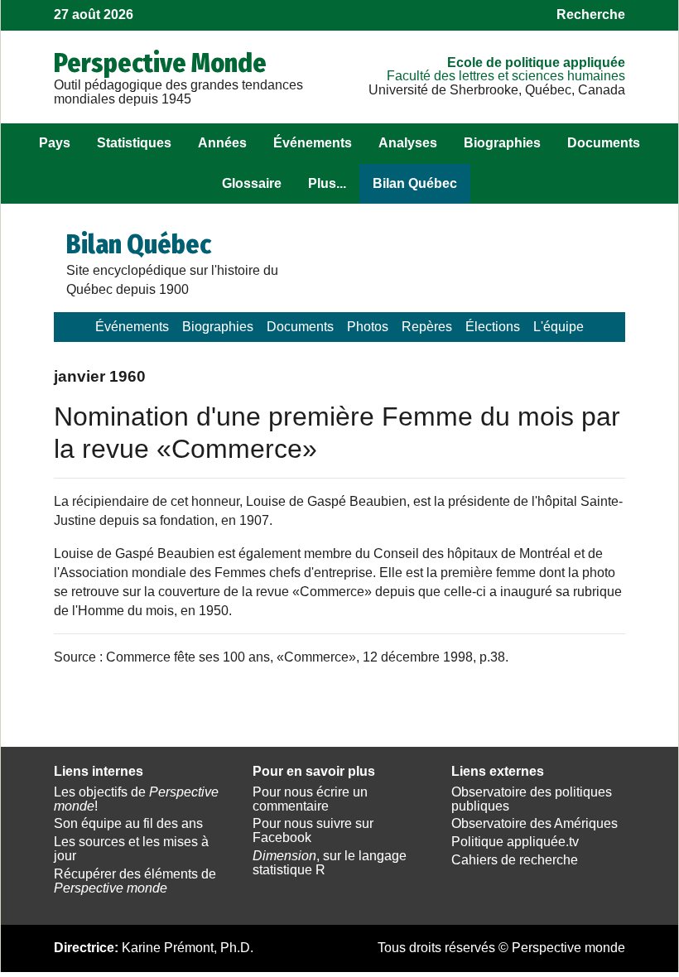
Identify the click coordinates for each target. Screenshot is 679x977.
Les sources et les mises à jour (131, 849)
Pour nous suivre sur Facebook (313, 830)
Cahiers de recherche (514, 860)
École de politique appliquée (536, 62)
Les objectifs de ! (136, 799)
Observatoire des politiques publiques (531, 799)
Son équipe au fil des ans (128, 823)
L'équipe (558, 327)
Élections (492, 327)
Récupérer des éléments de (135, 881)
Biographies (502, 143)
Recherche (590, 14)
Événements (312, 143)
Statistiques (134, 143)
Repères (427, 327)
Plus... (327, 183)
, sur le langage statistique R (330, 863)
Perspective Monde (160, 63)
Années (222, 143)
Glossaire (252, 183)
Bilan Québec (415, 183)
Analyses (407, 143)
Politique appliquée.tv (515, 842)
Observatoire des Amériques (534, 823)
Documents (603, 143)
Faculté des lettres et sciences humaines (506, 76)
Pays (54, 143)
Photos (367, 327)
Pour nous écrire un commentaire (310, 799)
